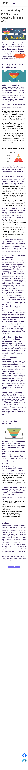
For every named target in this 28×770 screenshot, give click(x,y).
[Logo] (5, 2)
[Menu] (14, 3)
